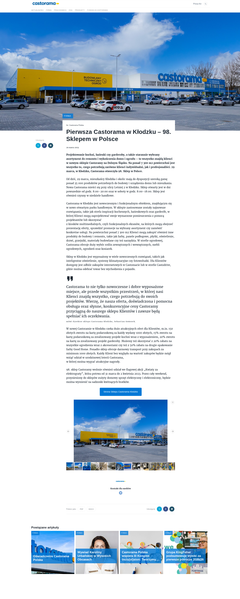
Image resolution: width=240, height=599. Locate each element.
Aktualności (37, 10)
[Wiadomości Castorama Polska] (46, 6)
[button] (173, 402)
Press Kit (197, 4)
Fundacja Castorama (97, 10)
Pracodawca (60, 10)
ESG (70, 10)
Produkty (80, 10)
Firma (49, 10)
